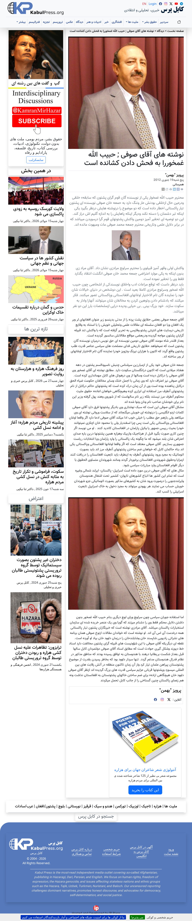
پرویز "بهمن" (174, 175)
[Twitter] (168, 700)
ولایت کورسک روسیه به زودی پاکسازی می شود (38, 212)
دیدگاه (79, 22)
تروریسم (58, 22)
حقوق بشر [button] (150, 22)
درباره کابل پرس (81, 849)
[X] (163, 189)
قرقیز (87, 806)
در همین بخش (36, 171)
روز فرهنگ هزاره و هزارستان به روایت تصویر (37, 372)
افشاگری (117, 22)
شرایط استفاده (111, 854)
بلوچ (61, 806)
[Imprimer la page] (170, 189)
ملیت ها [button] (132, 22)
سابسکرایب (36, 160)
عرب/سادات (24, 806)
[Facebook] (178, 189)
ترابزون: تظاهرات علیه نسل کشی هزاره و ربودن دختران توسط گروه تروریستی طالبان (37, 653)
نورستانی (74, 806)
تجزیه (46, 22)
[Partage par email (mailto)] (181, 189)
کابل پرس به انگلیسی (141, 853)
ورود (171, 849)
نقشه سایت (171, 854)
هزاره (158, 806)
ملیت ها (170, 806)
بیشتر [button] (22, 22)
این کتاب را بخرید (145, 789)
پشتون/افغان (46, 806)
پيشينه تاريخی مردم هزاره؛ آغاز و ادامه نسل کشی (37, 425)
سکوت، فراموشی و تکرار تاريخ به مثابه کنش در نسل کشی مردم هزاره (38, 477)
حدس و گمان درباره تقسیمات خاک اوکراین (38, 310)
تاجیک (146, 806)
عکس (69, 22)
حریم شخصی (111, 849)
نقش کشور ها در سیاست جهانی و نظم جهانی (42, 261)
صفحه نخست (175, 31)
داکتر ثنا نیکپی (21, 221)
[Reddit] (166, 189)
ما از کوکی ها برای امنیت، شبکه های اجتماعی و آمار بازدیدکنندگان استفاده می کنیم (73, 917)
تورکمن (120, 806)
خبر (106, 22)
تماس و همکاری (82, 854)
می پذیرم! (137, 917)
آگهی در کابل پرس (141, 847)
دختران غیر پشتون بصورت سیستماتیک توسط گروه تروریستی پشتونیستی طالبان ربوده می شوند (37, 568)
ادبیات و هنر (93, 22)
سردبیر (164, 22)
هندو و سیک (103, 806)
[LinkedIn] (174, 189)
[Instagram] (162, 700)
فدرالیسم (34, 22)
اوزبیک (134, 806)
